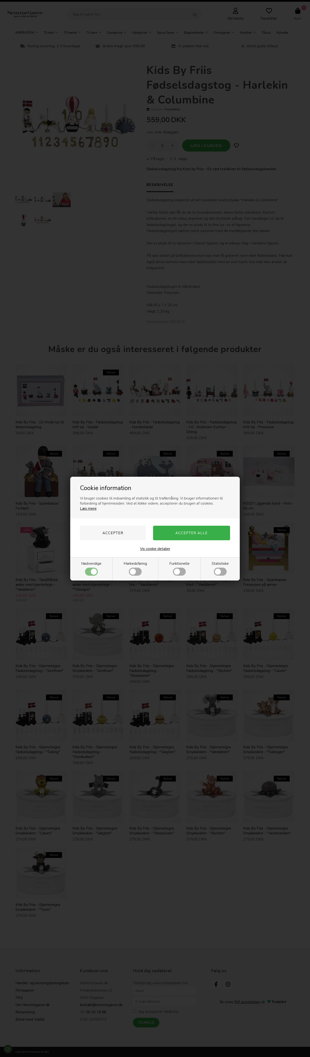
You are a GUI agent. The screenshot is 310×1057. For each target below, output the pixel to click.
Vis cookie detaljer (155, 548)
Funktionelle (179, 563)
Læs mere (88, 508)
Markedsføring (135, 563)
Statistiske (220, 563)
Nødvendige (91, 563)
